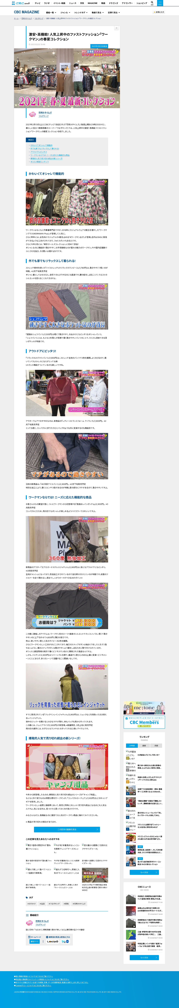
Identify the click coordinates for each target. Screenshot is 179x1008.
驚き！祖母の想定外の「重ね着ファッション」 (39, 862)
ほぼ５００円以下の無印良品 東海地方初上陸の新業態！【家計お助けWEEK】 (94, 887)
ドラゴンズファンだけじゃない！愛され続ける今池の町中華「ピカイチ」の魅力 (150, 839)
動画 (103, 3)
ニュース (72, 3)
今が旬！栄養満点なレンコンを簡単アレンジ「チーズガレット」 (66, 862)
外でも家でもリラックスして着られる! (44, 148)
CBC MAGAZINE (26, 12)
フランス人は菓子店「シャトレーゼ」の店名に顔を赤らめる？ (149, 826)
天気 (82, 3)
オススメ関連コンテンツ (39, 162)
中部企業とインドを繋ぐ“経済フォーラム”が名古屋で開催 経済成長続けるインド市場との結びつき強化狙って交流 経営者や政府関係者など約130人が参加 (150, 949)
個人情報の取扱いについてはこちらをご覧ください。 (34, 976)
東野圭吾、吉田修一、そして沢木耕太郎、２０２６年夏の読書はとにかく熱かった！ (150, 852)
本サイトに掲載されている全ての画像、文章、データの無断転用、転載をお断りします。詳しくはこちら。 (52, 982)
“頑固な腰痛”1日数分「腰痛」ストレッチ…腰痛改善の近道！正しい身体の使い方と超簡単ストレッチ (150, 803)
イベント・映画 (59, 3)
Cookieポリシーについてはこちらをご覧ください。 (33, 985)
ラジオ (47, 3)
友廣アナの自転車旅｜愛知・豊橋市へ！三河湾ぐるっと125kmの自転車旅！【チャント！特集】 (150, 791)
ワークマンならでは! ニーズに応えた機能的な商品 (50, 155)
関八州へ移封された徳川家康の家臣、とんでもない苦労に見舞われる (150, 768)
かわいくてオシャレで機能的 (41, 145)
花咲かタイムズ (26, 18)
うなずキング (39, 18)
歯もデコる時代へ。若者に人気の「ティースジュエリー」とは (66, 886)
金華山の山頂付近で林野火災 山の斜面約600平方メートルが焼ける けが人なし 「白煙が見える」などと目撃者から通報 (150, 912)
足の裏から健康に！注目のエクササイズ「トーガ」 (94, 862)
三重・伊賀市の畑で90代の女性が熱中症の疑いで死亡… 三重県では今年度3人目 (150, 934)
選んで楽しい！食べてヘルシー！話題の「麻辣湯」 (38, 886)
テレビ (37, 3)
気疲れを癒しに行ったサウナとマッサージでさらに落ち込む (150, 778)
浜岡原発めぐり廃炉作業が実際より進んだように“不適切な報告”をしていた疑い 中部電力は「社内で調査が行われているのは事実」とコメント (150, 925)
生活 (43, 904)
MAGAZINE (93, 3)
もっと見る (144, 872)
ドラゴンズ (113, 3)
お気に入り (160, 12)
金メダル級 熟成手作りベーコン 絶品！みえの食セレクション (149, 863)
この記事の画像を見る (67, 829)
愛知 (67, 904)
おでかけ (32, 904)
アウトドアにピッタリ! (38, 152)
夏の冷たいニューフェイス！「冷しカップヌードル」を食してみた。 (150, 814)
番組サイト (34, 941)
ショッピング (142, 3)
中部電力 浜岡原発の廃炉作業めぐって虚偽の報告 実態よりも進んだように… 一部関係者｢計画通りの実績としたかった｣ (150, 900)
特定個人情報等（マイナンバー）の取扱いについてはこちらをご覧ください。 (42, 979)
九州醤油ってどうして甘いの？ (149, 755)
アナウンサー (127, 3)
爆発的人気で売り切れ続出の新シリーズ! (46, 158)
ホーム (16, 18)
